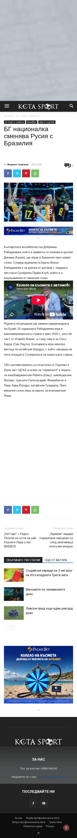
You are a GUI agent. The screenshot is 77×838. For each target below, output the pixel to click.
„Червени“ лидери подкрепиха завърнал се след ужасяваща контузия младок (56, 540)
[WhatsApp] (35, 173)
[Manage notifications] (66, 828)
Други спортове (46, 122)
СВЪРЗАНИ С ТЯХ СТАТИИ (23, 560)
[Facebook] (8, 173)
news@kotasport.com (52, 777)
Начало (8, 115)
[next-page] (12, 627)
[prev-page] (6, 627)
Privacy (50, 826)
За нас (18, 818)
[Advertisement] (38, 38)
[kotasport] (38, 106)
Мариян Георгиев (17, 164)
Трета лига (55, 822)
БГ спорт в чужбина (28, 115)
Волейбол (31, 122)
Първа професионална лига (42, 818)
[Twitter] (17, 173)
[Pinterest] (26, 173)
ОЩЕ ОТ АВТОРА (56, 560)
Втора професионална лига (28, 822)
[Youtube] (44, 803)
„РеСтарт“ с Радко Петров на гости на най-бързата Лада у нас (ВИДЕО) (20, 540)
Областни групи (32, 826)
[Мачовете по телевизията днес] (14, 594)
